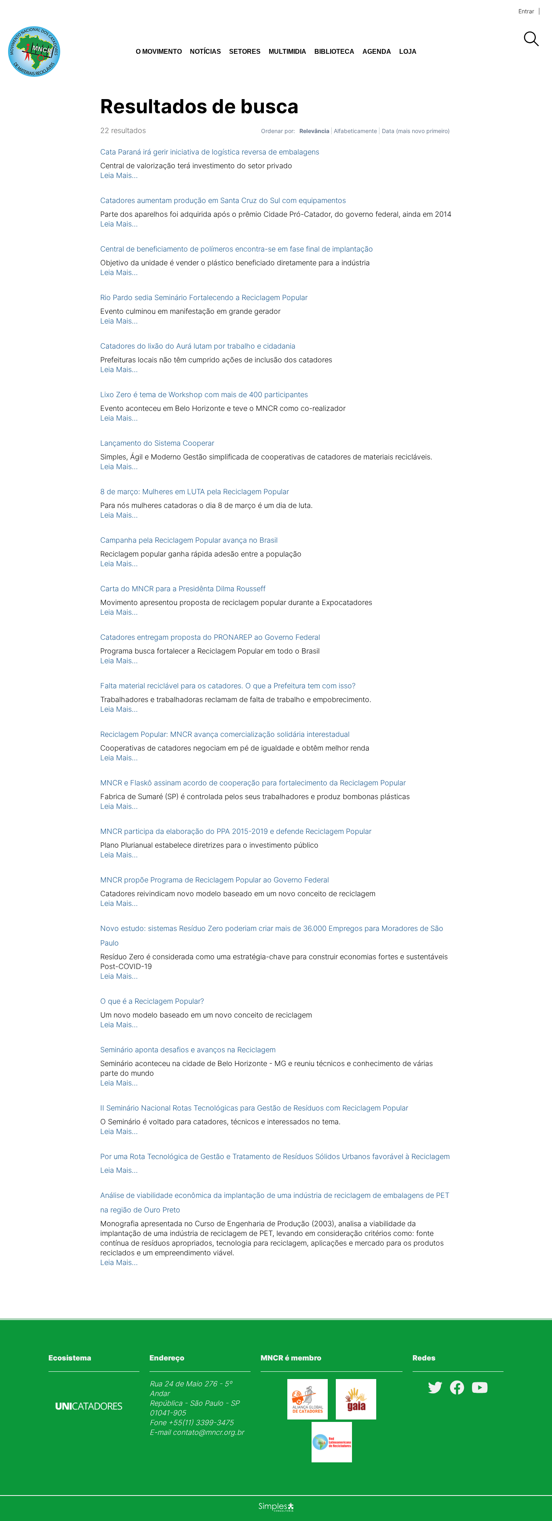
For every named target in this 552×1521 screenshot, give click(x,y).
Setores (245, 51)
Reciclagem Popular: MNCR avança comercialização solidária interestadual (225, 734)
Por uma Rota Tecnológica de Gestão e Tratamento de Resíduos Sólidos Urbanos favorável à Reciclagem (275, 1156)
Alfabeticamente (355, 130)
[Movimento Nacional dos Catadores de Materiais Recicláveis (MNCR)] (56, 51)
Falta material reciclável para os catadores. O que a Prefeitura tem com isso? (228, 685)
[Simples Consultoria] (276, 1508)
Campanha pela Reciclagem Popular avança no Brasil (189, 540)
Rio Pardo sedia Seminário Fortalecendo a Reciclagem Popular (204, 297)
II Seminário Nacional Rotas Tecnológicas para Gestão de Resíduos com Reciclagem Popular (254, 1108)
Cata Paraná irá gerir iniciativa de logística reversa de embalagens (209, 152)
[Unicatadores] (88, 1429)
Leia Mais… (119, 175)
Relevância (314, 130)
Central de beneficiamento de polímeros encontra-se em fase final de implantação (236, 249)
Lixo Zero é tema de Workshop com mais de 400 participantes (204, 394)
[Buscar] (531, 39)
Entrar (526, 11)
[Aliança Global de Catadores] (307, 1417)
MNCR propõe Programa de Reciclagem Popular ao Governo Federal (214, 880)
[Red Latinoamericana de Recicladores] (332, 1459)
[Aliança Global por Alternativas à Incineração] (356, 1417)
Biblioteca (334, 51)
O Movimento (159, 51)
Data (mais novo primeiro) (416, 130)
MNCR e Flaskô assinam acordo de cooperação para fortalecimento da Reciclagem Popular (253, 782)
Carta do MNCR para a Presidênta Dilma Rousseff (182, 588)
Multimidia (287, 51)
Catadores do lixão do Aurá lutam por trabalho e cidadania (197, 346)
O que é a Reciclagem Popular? (152, 1001)
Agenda (376, 51)
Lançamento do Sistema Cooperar (157, 443)
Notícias (205, 51)
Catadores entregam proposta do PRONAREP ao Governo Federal (210, 637)
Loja (408, 51)
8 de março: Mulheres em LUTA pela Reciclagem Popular (194, 491)
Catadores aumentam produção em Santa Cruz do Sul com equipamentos (223, 200)
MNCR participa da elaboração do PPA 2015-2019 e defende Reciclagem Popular (235, 831)
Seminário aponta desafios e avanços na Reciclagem (188, 1049)
